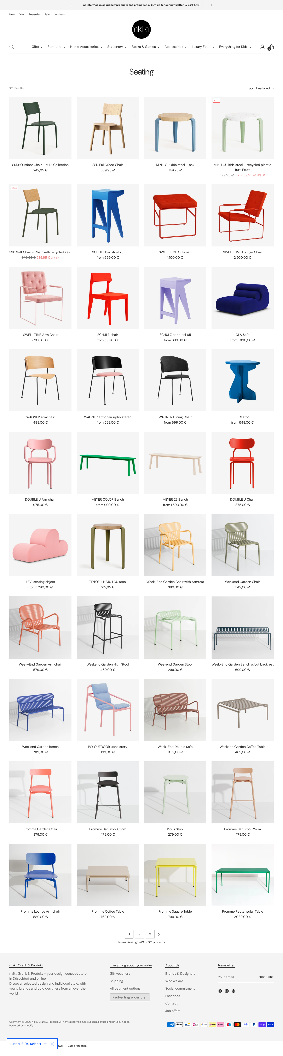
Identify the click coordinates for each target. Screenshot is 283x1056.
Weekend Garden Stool (175, 664)
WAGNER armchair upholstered (108, 417)
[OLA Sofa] (243, 298)
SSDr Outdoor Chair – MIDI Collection (40, 165)
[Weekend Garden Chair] (243, 545)
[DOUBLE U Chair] (243, 463)
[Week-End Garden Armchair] (40, 627)
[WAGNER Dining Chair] (175, 380)
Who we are (174, 981)
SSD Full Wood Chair (107, 165)
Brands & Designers (180, 973)
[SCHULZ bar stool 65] (175, 298)
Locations (172, 996)
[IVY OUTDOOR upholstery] (108, 710)
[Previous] (71, 5)
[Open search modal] (11, 47)
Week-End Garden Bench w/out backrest (243, 664)
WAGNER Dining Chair (175, 417)
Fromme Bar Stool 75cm (242, 829)
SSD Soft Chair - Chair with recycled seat (40, 252)
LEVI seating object (40, 582)
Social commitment (180, 988)
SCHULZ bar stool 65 (175, 335)
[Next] (211, 5)
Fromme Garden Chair (40, 829)
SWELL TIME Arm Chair (40, 335)
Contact (171, 1003)
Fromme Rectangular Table (242, 911)
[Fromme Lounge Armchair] (40, 875)
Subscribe (266, 977)
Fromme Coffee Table (108, 911)
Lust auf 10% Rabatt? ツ (28, 1044)
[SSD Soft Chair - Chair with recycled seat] (40, 215)
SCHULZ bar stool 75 (107, 252)
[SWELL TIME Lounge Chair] (243, 215)
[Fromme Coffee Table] (108, 875)
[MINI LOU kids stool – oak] (175, 128)
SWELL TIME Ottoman (175, 252)
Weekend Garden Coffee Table (243, 747)
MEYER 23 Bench (175, 499)
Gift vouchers (120, 973)
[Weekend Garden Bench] (40, 710)
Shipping (116, 981)
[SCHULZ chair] (108, 298)
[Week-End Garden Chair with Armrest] (175, 545)
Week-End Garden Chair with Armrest (175, 582)
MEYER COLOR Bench (108, 499)
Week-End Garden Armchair (40, 664)
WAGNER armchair (40, 417)
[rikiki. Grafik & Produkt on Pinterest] (233, 992)
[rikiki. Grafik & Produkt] (141, 29)
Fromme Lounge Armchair (40, 911)
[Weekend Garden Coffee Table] (243, 710)
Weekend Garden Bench (40, 747)
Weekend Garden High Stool (108, 664)
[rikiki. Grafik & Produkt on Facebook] (220, 992)
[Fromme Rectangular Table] (243, 875)
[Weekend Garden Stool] (175, 627)
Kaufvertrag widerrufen (129, 997)
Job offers (172, 1011)
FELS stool (242, 417)
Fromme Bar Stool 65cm (107, 829)
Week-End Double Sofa (175, 747)
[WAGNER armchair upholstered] (108, 380)
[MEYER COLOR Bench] (108, 463)
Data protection (77, 1046)
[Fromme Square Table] (175, 875)
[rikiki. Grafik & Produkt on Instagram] (227, 992)
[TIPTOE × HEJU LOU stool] (108, 545)
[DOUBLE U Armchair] (40, 463)
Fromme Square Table (175, 911)
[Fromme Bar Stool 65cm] (108, 792)
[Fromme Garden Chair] (40, 792)
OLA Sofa (242, 335)
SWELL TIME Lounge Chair (242, 252)
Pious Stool (175, 829)
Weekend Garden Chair (242, 582)
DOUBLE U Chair (242, 499)
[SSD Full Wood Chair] (108, 128)
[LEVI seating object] (40, 545)
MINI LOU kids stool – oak (175, 165)
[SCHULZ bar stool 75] (108, 215)
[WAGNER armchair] (40, 380)
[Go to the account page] (263, 47)
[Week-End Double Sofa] (175, 710)
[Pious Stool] (175, 792)
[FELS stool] (243, 380)
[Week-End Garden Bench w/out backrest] (243, 627)
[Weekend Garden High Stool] (108, 627)
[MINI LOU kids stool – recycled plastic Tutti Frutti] (243, 128)
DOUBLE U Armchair (40, 499)
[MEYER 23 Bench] (175, 463)
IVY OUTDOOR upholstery (107, 747)
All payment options (125, 988)
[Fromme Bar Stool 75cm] (243, 792)
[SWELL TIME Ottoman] (175, 215)
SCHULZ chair (107, 335)
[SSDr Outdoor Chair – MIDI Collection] (40, 128)
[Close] (52, 1044)
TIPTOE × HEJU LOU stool (108, 582)
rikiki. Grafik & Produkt (45, 1022)
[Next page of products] (158, 934)
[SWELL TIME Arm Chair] (40, 298)
